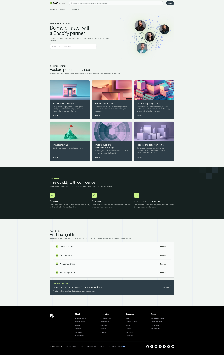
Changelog (129, 335)
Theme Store (104, 321)
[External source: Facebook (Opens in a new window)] (147, 346)
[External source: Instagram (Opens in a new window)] (160, 346)
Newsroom (78, 332)
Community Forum (156, 321)
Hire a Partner (155, 325)
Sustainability (79, 335)
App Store (103, 325)
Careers (77, 325)
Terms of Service (71, 346)
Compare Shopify (131, 321)
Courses (128, 328)
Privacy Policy (91, 346)
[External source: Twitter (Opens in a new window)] (151, 346)
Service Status (155, 328)
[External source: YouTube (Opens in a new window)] (156, 346)
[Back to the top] (52, 315)
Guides (128, 325)
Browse (166, 287)
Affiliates (103, 332)
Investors (78, 328)
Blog (127, 318)
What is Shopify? (80, 318)
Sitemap (102, 346)
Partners (103, 328)
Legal (81, 346)
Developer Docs (105, 318)
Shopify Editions (80, 321)
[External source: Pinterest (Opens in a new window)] (172, 346)
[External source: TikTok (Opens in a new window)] (164, 346)
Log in (170, 3)
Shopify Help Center (157, 318)
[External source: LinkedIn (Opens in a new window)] (168, 346)
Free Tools (129, 332)
